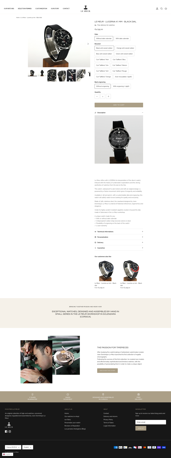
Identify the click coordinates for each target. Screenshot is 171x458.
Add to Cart (118, 105)
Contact (106, 413)
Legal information (110, 426)
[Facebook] (4, 1)
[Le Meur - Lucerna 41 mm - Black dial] (106, 269)
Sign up (141, 428)
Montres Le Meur (13, 452)
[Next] (88, 44)
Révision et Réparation (72, 426)
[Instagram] (7, 1)
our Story (68, 419)
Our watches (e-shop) (72, 416)
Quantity (98, 92)
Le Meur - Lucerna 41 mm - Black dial (31, 17)
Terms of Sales (109, 423)
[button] (7, 454)
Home (18, 17)
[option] (59, 43)
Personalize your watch (72, 423)
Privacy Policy (108, 419)
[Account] (156, 8)
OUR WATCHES (9, 8)
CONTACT (66, 8)
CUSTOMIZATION (41, 8)
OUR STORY (55, 8)
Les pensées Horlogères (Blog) (75, 429)
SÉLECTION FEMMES (25, 8)
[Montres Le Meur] (85, 8)
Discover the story (107, 370)
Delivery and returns (110, 416)
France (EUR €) (154, 1)
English (163, 1)
